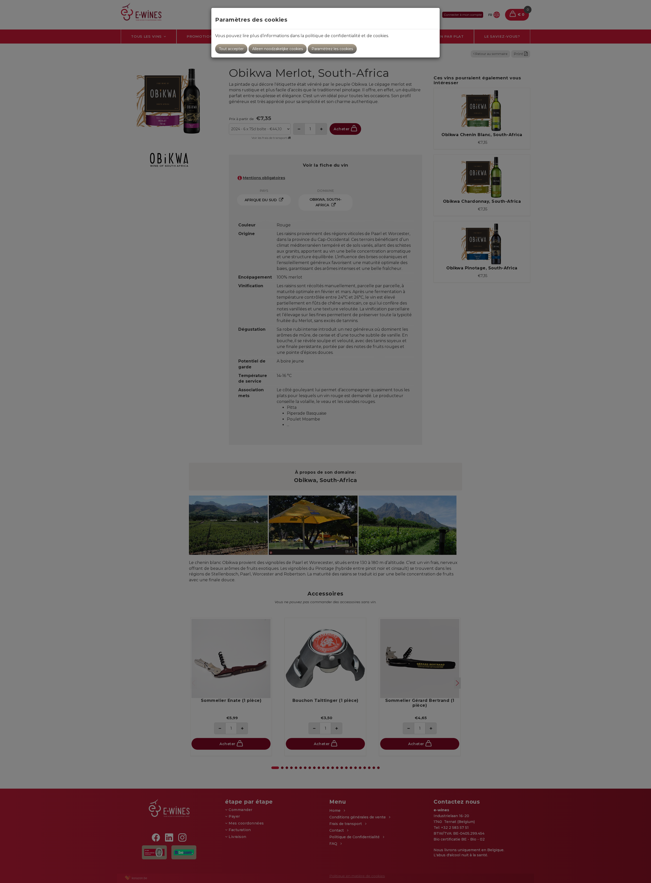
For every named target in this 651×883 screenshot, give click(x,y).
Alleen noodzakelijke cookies (277, 49)
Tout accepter (231, 49)
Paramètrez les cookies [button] (332, 49)
